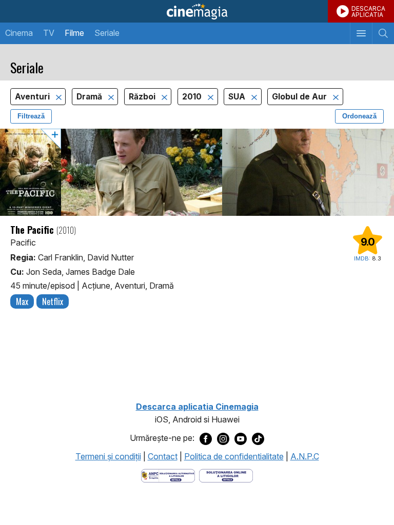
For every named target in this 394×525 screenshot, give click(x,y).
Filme (74, 33)
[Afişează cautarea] (383, 33)
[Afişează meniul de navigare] (361, 33)
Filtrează (31, 116)
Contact (163, 456)
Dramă (90, 97)
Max (22, 301)
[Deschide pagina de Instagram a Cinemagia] (223, 438)
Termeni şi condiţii (108, 456)
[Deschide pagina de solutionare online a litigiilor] (226, 475)
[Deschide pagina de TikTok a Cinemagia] (258, 438)
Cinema (19, 33)
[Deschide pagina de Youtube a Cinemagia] (240, 438)
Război (143, 97)
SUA (237, 97)
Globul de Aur (300, 97)
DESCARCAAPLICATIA (368, 11)
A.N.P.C (304, 456)
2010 (193, 97)
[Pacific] (197, 172)
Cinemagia (197, 11)
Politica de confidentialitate (234, 456)
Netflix (52, 301)
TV (48, 33)
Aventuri (33, 97)
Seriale (107, 33)
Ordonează (359, 116)
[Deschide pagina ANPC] (168, 475)
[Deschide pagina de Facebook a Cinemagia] (206, 438)
